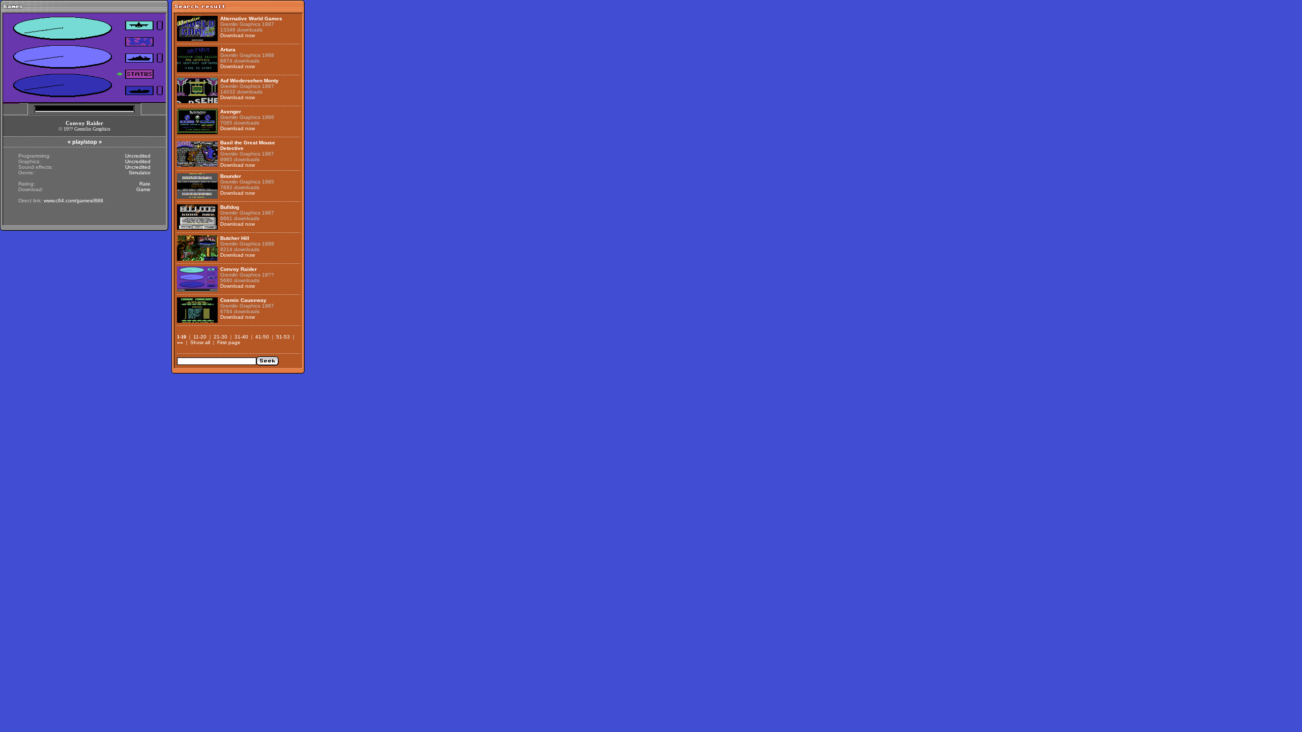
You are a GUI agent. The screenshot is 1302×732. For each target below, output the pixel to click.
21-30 (220, 337)
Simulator (140, 172)
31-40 (241, 337)
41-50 (262, 337)
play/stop (84, 142)
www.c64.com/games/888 (73, 200)
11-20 (199, 337)
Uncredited (138, 156)
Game (143, 189)
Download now (237, 35)
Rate (145, 184)
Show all (200, 342)
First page (229, 342)
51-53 (283, 337)
